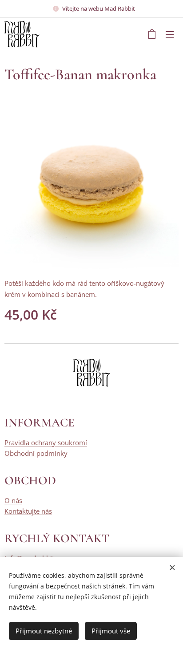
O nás (13, 500)
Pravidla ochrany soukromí (45, 442)
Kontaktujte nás (28, 511)
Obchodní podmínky (36, 453)
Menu (170, 34)
